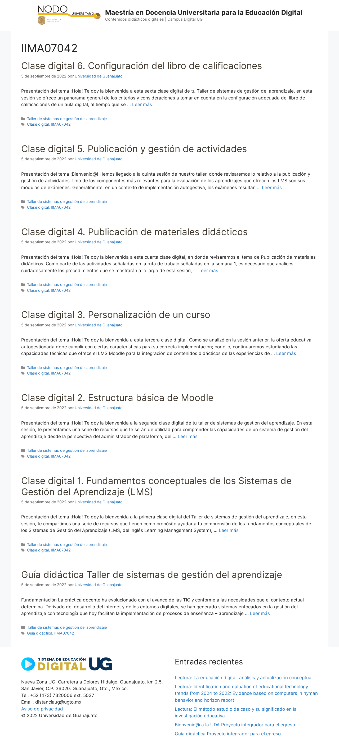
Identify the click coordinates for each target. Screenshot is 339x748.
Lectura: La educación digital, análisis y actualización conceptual (244, 677)
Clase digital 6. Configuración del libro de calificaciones (141, 65)
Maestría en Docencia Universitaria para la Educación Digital (203, 12)
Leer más (142, 104)
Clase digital (38, 124)
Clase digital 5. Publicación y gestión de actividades (134, 148)
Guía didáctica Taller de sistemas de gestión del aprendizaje (151, 574)
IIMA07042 (61, 124)
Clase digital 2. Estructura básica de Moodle (117, 397)
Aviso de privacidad (42, 708)
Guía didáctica (39, 633)
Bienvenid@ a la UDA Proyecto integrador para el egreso (235, 724)
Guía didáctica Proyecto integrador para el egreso (228, 733)
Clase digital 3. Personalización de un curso (115, 314)
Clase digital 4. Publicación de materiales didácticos (134, 231)
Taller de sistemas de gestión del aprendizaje (67, 118)
